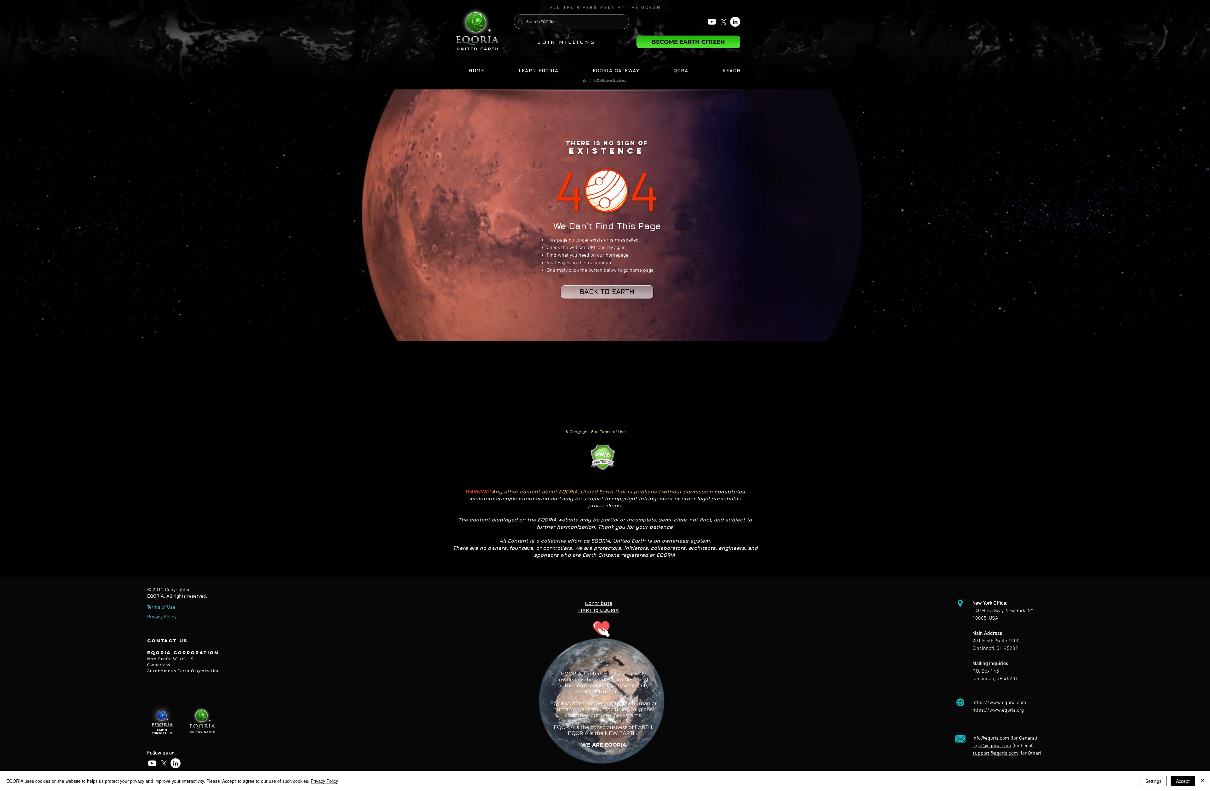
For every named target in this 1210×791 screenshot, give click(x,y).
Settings (1153, 781)
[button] (605, 7)
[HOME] (584, 80)
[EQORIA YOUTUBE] (712, 22)
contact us (167, 641)
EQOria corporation (183, 653)
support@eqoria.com (995, 753)
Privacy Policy (324, 781)
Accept (1183, 781)
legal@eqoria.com (991, 746)
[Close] (1202, 781)
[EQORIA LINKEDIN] (735, 22)
